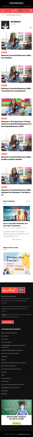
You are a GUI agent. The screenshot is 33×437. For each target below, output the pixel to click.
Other (3, 375)
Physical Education (6, 378)
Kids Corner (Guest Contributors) (10, 353)
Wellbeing (4, 394)
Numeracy (4, 52)
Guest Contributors (6, 342)
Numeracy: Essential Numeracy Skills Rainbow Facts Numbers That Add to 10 (16, 192)
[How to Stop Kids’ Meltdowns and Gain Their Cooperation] (16, 213)
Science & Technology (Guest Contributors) (12, 384)
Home (2, 15)
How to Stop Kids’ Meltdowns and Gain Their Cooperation (15, 224)
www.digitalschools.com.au (23, 434)
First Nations (4, 336)
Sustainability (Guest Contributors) (10, 387)
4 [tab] (18, 239)
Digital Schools (9, 228)
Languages (4, 356)
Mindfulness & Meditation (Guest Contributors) (13, 363)
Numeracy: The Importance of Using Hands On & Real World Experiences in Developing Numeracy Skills (16, 123)
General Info (4, 339)
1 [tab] (13, 239)
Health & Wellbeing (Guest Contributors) (12, 350)
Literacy (3, 359)
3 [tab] (16, 239)
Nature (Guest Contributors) (8, 366)
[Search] (31, 10)
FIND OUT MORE (7, 322)
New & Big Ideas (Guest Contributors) (11, 369)
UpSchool (3, 314)
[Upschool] (16, 10)
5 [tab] (20, 239)
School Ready (5, 381)
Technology (4, 391)
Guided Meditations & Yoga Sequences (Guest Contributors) (13, 346)
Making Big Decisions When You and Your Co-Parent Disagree (16, 6)
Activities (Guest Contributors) (9, 333)
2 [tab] (14, 239)
